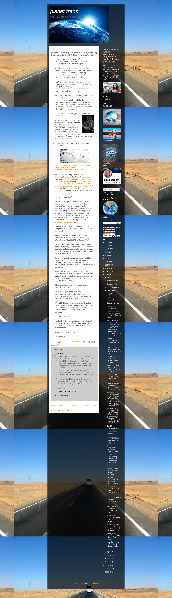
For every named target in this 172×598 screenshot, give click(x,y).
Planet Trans (107, 227)
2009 (107, 566)
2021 (107, 259)
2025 (107, 246)
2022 (107, 255)
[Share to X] (91, 342)
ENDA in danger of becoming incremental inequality (114, 500)
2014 (107, 262)
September (111, 287)
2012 (107, 268)
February (110, 558)
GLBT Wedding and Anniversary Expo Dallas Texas (114, 518)
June (109, 297)
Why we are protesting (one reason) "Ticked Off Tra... (114, 509)
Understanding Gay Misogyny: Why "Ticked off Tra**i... (114, 315)
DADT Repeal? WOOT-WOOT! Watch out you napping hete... (113, 324)
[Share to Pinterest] (94, 342)
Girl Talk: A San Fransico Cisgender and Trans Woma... (113, 527)
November (111, 281)
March (109, 555)
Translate (110, 194)
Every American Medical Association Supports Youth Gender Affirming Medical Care (111, 55)
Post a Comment (61, 396)
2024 (107, 249)
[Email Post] (83, 342)
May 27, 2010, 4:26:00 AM (66, 391)
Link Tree (108, 99)
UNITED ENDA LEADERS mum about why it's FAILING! (113, 420)
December (111, 277)
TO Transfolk (112, 466)
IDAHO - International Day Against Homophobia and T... (113, 430)
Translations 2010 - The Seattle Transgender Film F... (114, 545)
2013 (107, 265)
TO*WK (60, 345)
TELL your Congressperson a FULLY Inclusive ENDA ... (114, 490)
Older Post (92, 405)
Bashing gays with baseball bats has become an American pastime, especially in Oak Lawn (74, 167)
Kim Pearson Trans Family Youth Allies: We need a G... (114, 333)
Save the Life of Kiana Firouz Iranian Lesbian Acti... (114, 377)
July (108, 294)
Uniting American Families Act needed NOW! (114, 403)
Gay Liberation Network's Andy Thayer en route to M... (114, 350)
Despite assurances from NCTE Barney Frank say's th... (114, 481)
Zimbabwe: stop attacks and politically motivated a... (113, 306)
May (109, 300)
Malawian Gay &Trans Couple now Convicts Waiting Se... (113, 395)
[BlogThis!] (89, 342)
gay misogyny (77, 204)
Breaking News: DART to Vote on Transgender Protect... (114, 359)
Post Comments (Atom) (71, 410)
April (109, 552)
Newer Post (57, 405)
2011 (107, 271)
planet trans (64, 11)
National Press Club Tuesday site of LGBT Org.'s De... (113, 440)
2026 (107, 242)
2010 (107, 275)
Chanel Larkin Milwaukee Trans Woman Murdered (113, 472)
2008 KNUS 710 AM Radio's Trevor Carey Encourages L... (113, 386)
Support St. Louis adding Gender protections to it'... (113, 341)
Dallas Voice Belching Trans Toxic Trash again (113, 536)
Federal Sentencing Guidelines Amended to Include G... (112, 458)
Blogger (96, 583)
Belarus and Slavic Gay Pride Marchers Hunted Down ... (114, 449)
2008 (107, 569)
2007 (107, 572)
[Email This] (88, 342)
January (110, 562)
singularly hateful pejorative (66, 222)
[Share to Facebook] (93, 342)
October (110, 284)
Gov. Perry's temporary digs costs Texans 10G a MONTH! (113, 411)
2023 (107, 252)
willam (59, 353)
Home (75, 405)
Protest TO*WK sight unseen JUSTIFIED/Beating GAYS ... (114, 368)
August (110, 290)
